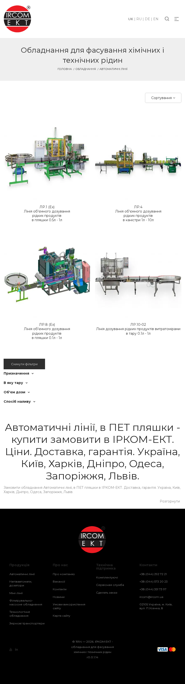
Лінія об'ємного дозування (47, 213)
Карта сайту (61, 615)
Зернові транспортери (27, 623)
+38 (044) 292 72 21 (153, 574)
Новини (59, 597)
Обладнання (85, 69)
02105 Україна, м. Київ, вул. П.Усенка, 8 (155, 606)
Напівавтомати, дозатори (20, 583)
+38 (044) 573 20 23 (153, 581)
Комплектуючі (107, 577)
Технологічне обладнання (19, 613)
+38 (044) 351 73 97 (152, 589)
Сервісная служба (110, 585)
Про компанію (64, 574)
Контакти (59, 589)
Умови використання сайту (69, 606)
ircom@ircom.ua (151, 597)
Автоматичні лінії (22, 574)
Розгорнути (170, 501)
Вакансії (59, 581)
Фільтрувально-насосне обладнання (25, 602)
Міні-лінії (16, 593)
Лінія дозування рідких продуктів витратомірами (138, 328)
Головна (65, 69)
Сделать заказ (106, 592)
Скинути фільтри (24, 364)
